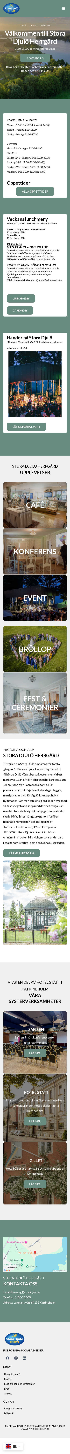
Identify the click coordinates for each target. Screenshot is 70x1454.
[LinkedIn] (24, 1358)
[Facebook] (7, 1358)
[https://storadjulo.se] (11, 8)
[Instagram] (16, 1358)
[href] (35, 1254)
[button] (63, 8)
